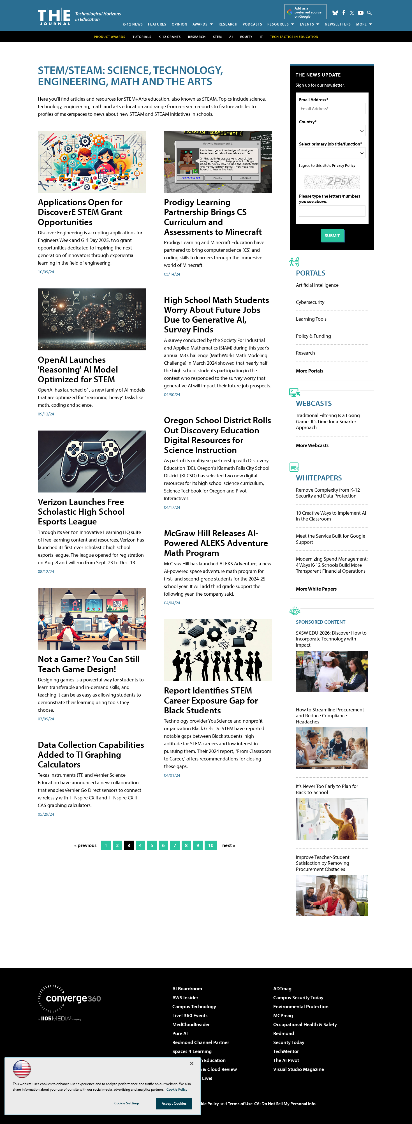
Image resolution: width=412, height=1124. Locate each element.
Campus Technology (194, 1006)
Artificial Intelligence (317, 285)
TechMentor (286, 1051)
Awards (200, 24)
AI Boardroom (187, 988)
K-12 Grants (170, 36)
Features (157, 24)
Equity (246, 36)
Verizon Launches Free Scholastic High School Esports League (81, 511)
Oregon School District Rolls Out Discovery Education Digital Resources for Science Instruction (217, 434)
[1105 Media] (71, 1049)
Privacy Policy (343, 165)
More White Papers (316, 589)
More (361, 24)
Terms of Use (240, 1103)
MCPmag (283, 1015)
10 (211, 845)
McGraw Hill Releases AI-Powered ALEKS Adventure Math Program (216, 542)
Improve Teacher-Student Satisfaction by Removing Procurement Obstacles (322, 863)
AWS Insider (185, 997)
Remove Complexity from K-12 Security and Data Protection (328, 493)
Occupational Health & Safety (305, 1024)
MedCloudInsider (191, 1024)
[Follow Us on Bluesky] (335, 13)
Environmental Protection (300, 1006)
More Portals (309, 370)
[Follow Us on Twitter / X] (352, 13)
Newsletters (338, 24)
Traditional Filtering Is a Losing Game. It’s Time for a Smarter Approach (328, 421)
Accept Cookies (174, 1103)
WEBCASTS (314, 403)
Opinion (180, 24)
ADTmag (282, 988)
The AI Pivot (286, 1060)
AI (231, 36)
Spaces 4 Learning (192, 1051)
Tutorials (142, 36)
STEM (217, 36)
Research (228, 24)
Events (307, 24)
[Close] (192, 1063)
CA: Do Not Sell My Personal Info (285, 1103)
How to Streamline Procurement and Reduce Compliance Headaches (330, 716)
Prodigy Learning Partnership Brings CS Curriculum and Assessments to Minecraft (213, 216)
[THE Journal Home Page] (79, 16)
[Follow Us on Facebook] (343, 12)
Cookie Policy (206, 1103)
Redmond (283, 1033)
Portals (310, 272)
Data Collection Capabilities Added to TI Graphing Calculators (91, 754)
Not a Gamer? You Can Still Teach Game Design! (89, 663)
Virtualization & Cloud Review (204, 1069)
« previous (85, 845)
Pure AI (180, 1033)
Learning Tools (311, 319)
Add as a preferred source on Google (308, 12)
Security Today (288, 1042)
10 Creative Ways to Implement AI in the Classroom (331, 516)
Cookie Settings (127, 1103)
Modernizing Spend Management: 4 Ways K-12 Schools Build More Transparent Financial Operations (332, 565)
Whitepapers (319, 477)
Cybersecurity (310, 302)
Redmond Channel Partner (200, 1042)
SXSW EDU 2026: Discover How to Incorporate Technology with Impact (331, 639)
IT (261, 36)
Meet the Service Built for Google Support (330, 539)
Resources (278, 24)
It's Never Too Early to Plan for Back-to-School (327, 789)
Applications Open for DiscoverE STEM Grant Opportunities (80, 211)
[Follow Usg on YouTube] (361, 13)
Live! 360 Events (190, 1015)
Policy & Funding (313, 336)
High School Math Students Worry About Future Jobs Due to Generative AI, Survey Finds (216, 314)
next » (228, 845)
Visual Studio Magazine (298, 1069)
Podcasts (252, 24)
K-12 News (133, 24)
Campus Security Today (298, 997)
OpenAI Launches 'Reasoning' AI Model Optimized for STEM (78, 369)
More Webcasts (312, 445)
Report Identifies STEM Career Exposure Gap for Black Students (211, 699)
